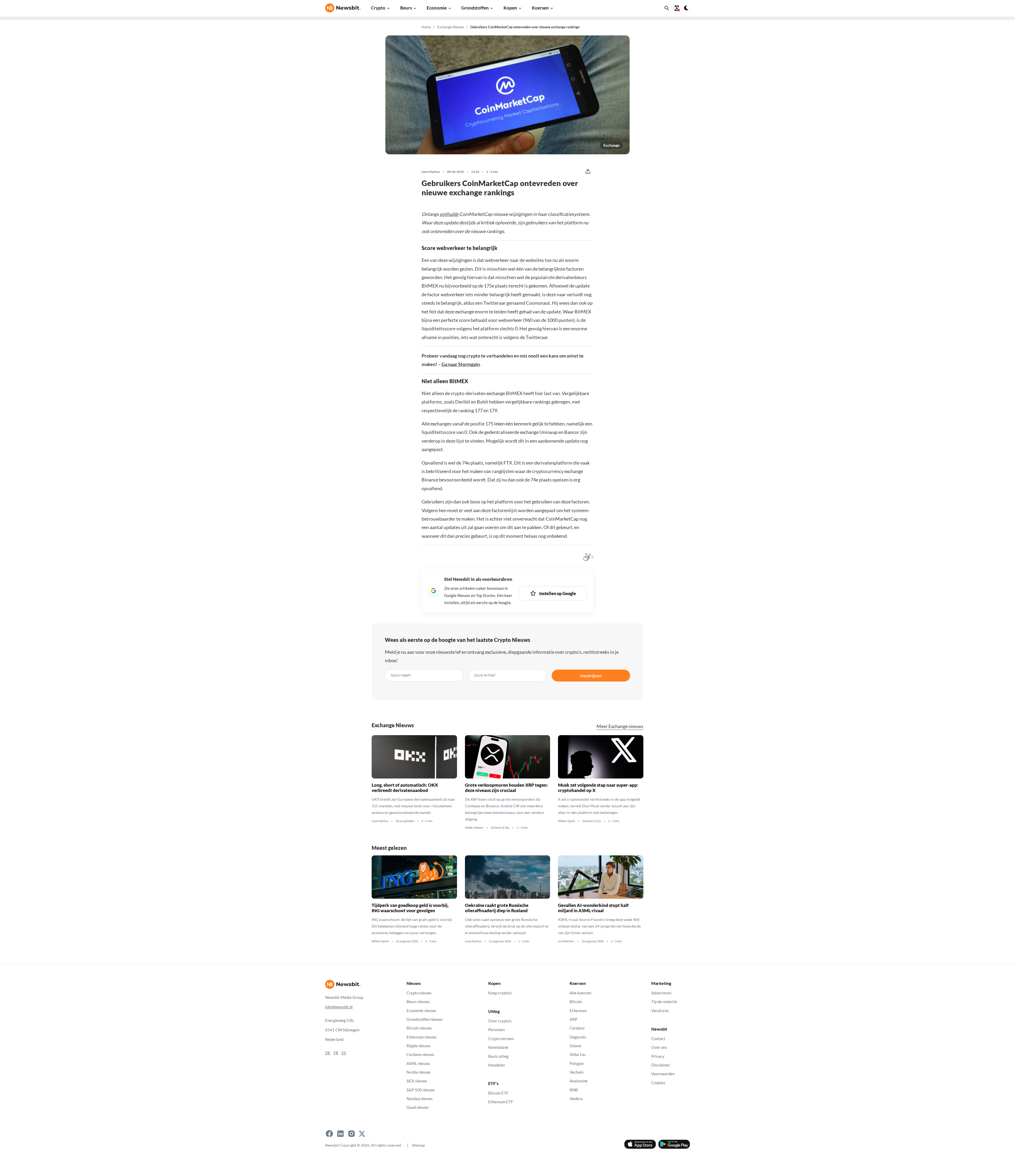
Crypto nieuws (419, 993)
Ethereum (578, 1010)
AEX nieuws (417, 1081)
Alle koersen (580, 993)
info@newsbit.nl (339, 1007)
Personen (496, 1030)
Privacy (658, 1056)
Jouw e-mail (484, 674)
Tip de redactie (664, 1001)
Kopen (510, 8)
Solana (575, 1046)
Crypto (378, 8)
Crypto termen (501, 1038)
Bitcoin (576, 1001)
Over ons (659, 1047)
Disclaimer (660, 1065)
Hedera (576, 1098)
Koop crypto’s (500, 993)
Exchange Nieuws (450, 27)
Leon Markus (431, 171)
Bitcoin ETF (498, 1093)
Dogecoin (578, 1037)
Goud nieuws (418, 1107)
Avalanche (579, 1081)
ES (344, 1053)
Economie (437, 8)
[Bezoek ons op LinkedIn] (340, 1133)
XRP (573, 1019)
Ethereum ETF (500, 1102)
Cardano (577, 1028)
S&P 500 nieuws (421, 1090)
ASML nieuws (418, 1063)
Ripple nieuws (419, 1046)
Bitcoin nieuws (419, 1028)
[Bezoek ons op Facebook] (329, 1133)
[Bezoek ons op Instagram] (351, 1133)
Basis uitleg (498, 1056)
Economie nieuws (421, 1010)
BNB (574, 1090)
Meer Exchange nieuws (620, 726)
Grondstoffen (475, 8)
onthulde (449, 214)
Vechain (576, 1072)
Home (426, 27)
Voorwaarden (663, 1074)
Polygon (577, 1063)
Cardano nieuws (420, 1054)
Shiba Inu (577, 1054)
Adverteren (661, 993)
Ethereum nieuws (422, 1037)
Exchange (611, 145)
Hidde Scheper (474, 828)
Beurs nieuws (418, 1001)
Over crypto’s (500, 1021)
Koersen (540, 8)
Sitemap (418, 1145)
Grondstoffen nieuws (425, 1019)
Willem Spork (566, 821)
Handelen (496, 1065)
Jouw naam (400, 674)
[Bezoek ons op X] (362, 1133)
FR (336, 1053)
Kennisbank (498, 1047)
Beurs (406, 8)
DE (327, 1053)
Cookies (658, 1083)
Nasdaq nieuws (420, 1098)
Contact (658, 1038)
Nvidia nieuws (419, 1072)
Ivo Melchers (566, 941)
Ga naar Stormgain (460, 364)
